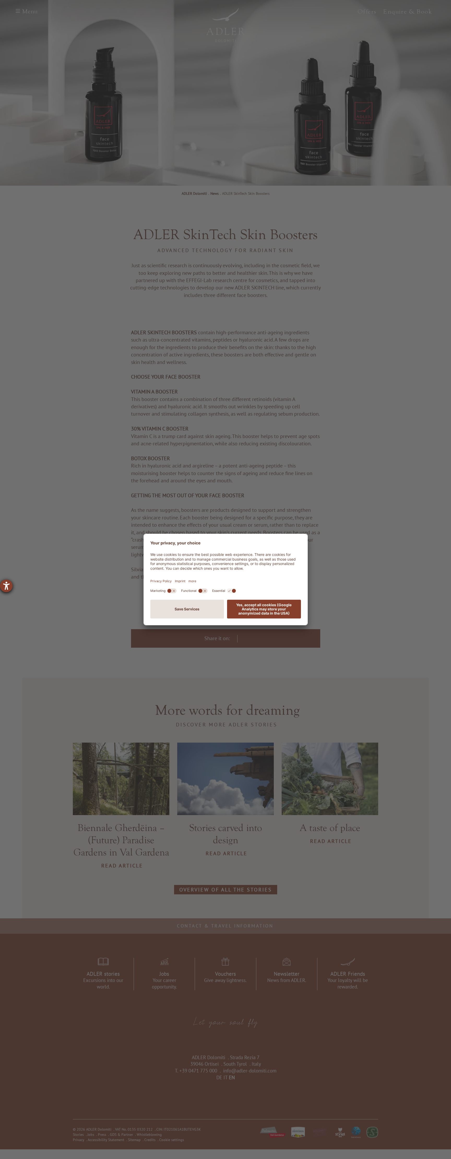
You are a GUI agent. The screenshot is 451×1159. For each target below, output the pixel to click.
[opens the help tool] (6, 586)
